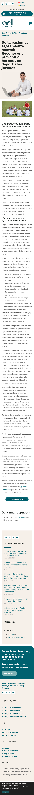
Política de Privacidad (10, 732)
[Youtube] (12, 3)
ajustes (16, 788)
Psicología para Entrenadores (12, 713)
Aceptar (5, 792)
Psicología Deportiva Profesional (14, 716)
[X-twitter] (9, 3)
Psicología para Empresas (11, 707)
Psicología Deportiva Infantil (12, 710)
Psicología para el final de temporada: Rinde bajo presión (15, 610)
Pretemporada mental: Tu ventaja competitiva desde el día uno (16, 565)
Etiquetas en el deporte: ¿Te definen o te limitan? (16, 600)
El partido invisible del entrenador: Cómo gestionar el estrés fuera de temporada (17, 576)
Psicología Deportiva (15, 637)
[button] (30, 23)
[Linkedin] (2, 3)
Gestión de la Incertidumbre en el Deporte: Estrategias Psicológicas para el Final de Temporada (16, 588)
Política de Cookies (9, 736)
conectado (21, 517)
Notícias (11, 634)
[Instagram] (6, 3)
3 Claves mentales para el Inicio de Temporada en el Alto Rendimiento (15, 553)
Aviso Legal (6, 729)
